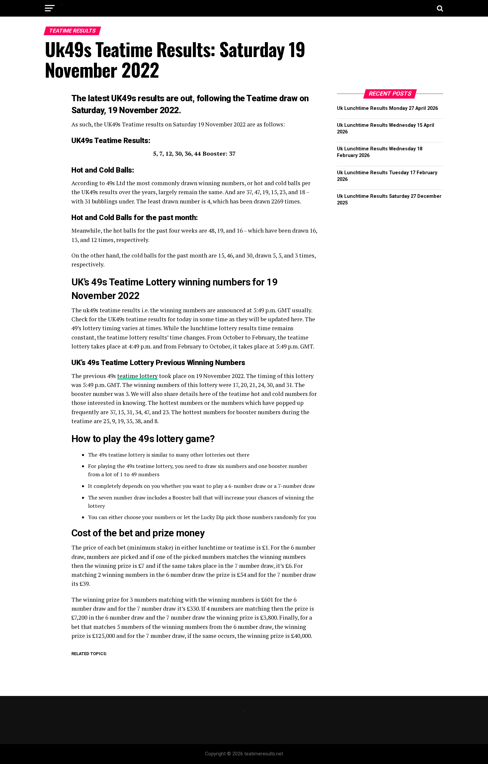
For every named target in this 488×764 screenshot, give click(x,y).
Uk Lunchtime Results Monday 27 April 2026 (387, 108)
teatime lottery (137, 376)
